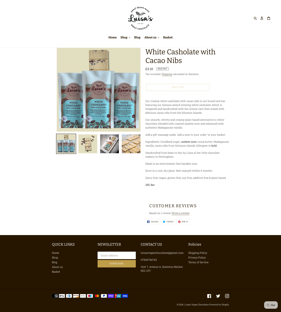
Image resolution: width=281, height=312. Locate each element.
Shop (55, 257)
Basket (56, 271)
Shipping (167, 74)
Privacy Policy (197, 257)
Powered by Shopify (219, 304)
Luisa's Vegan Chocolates (196, 304)
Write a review (180, 213)
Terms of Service (198, 262)
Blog (54, 262)
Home (55, 252)
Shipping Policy (197, 252)
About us (57, 267)
